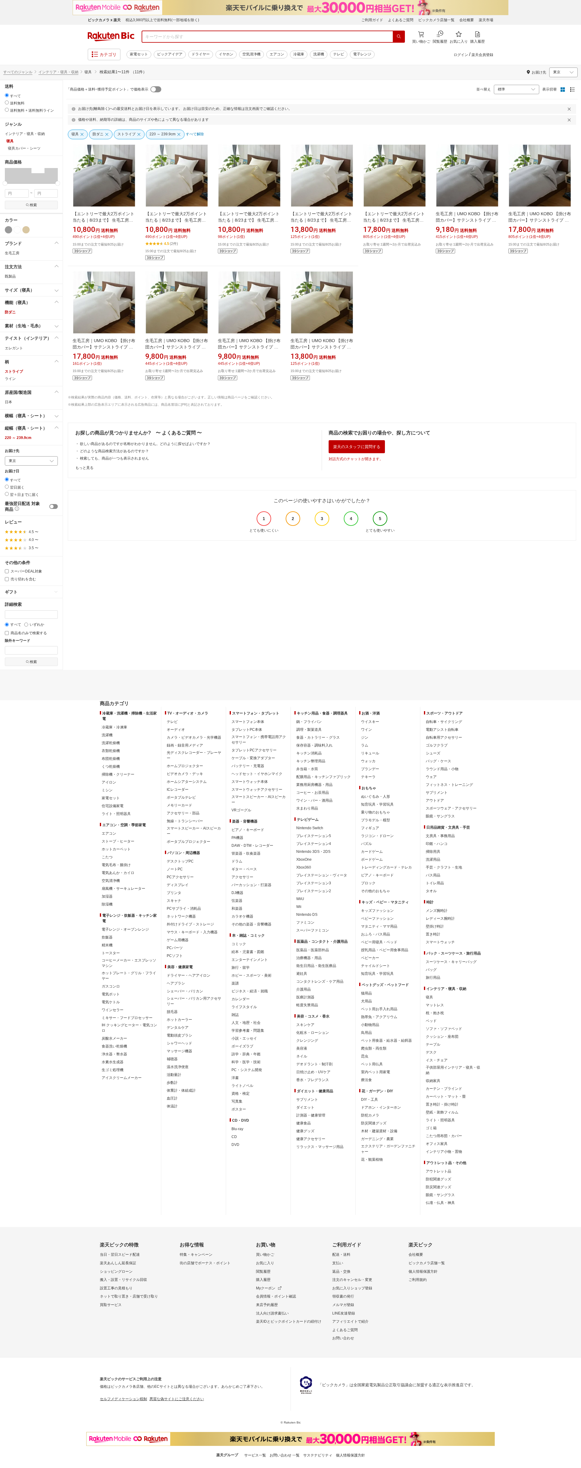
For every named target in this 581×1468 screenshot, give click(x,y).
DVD (235, 1145)
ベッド (431, 1021)
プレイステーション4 (313, 844)
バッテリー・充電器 (247, 766)
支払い (337, 1263)
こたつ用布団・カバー (444, 1136)
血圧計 (172, 1098)
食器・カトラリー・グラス (318, 737)
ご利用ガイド (372, 20)
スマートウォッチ (440, 942)
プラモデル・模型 (375, 820)
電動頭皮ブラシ (179, 1035)
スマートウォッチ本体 (249, 782)
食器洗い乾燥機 (114, 1046)
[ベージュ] (26, 229)
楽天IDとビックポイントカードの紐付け (288, 1321)
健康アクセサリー (310, 1139)
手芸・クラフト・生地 (444, 867)
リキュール (370, 753)
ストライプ (14, 371)
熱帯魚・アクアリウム (379, 1017)
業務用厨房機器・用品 (314, 785)
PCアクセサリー (180, 877)
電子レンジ (362, 54)
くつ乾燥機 (111, 766)
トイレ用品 (435, 883)
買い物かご (265, 1254)
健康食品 (303, 1123)
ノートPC (175, 869)
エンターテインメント (249, 960)
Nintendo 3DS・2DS (313, 851)
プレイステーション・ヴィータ (321, 875)
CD (234, 1137)
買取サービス (111, 1305)
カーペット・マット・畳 (446, 1096)
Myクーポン (265, 1288)
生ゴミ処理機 (112, 1070)
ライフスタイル (244, 1007)
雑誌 (235, 1015)
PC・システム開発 (246, 1070)
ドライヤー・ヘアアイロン (188, 975)
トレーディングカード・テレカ (386, 867)
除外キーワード (17, 641)
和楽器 (236, 908)
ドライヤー (201, 54)
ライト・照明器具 (116, 814)
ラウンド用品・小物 (442, 769)
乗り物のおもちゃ (375, 812)
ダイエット (305, 1107)
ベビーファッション (377, 918)
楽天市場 (486, 20)
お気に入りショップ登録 (352, 1288)
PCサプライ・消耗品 (184, 908)
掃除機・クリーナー (118, 774)
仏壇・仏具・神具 (440, 1203)
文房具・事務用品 (440, 836)
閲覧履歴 (263, 1271)
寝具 (429, 997)
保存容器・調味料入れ (314, 745)
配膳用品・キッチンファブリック (323, 777)
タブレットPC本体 (246, 729)
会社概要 (466, 20)
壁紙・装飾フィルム (442, 1112)
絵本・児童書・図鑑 (247, 952)
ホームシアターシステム (187, 782)
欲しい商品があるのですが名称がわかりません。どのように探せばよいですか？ (145, 444)
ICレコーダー (178, 789)
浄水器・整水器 (114, 1054)
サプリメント (307, 1099)
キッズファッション (377, 911)
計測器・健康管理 (310, 1115)
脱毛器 (172, 1012)
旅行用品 (433, 977)
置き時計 (433, 934)
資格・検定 (240, 1093)
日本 (8, 402)
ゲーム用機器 (178, 940)
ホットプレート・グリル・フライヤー (129, 976)
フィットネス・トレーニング (449, 785)
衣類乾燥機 (111, 751)
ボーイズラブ (242, 1046)
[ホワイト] (17, 229)
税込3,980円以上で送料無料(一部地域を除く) (162, 20)
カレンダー (240, 999)
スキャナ (174, 901)
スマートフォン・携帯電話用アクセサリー (258, 739)
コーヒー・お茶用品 (312, 792)
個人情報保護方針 (423, 1271)
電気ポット (111, 994)
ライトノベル (242, 1086)
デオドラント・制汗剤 (314, 1064)
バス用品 (433, 875)
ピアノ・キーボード (247, 830)
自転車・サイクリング (444, 722)
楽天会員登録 (482, 55)
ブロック (368, 883)
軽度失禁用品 (307, 1005)
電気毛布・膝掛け (116, 865)
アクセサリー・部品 (183, 813)
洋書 (235, 1078)
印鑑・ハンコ (437, 844)
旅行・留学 (240, 967)
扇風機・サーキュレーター (123, 888)
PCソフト (175, 956)
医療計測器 (305, 997)
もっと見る (84, 468)
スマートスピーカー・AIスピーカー (194, 831)
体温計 (172, 1106)
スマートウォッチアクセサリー (256, 789)
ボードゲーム (372, 859)
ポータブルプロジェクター (188, 842)
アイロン (109, 782)
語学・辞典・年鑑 (246, 1054)
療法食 (366, 1080)
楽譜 (235, 983)
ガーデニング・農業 (377, 1139)
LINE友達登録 (343, 1313)
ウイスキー (370, 722)
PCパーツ (175, 948)
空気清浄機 (251, 54)
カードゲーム (372, 851)
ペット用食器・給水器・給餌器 (386, 1040)
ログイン (461, 55)
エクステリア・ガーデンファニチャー (388, 1149)
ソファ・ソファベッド (444, 1029)
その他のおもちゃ (375, 891)
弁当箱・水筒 (307, 769)
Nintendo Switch (309, 828)
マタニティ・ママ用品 (379, 926)
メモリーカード (179, 805)
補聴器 (172, 1059)
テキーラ (368, 777)
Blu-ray (237, 1129)
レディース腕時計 (440, 918)
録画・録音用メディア (185, 745)
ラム (364, 745)
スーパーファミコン (312, 930)
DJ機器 (237, 893)
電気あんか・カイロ (118, 873)
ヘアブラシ (176, 983)
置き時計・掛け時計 (442, 1104)
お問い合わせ (343, 1338)
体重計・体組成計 (181, 1090)
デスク (431, 1052)
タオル (431, 891)
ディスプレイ (178, 885)
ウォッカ (368, 761)
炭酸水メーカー (114, 1038)
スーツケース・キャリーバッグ (451, 962)
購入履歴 (263, 1280)
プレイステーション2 (313, 891)
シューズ (433, 753)
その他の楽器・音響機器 (251, 924)
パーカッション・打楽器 (251, 885)
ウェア (431, 777)
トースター (111, 953)
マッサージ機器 (179, 1051)
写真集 (236, 1101)
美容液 (301, 1048)
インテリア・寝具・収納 (58, 72)
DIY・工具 (369, 1099)
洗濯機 (318, 54)
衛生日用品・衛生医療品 (316, 966)
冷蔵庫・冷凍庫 (114, 727)
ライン (10, 379)
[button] (11, 175)
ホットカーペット (116, 849)
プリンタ (174, 893)
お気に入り (265, 1263)
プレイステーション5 (313, 836)
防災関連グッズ (373, 1123)
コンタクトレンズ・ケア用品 (319, 981)
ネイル (301, 1056)
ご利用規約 (418, 1280)
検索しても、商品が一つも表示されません (114, 458)
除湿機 (107, 904)
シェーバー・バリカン (185, 991)
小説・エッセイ (244, 1038)
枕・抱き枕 (435, 1013)
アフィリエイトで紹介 (350, 1321)
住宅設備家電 (112, 806)
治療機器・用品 (309, 958)
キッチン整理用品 (310, 761)
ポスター (238, 1109)
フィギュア (370, 828)
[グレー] (8, 229)
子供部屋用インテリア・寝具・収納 (453, 1070)
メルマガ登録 (343, 1305)
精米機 (107, 945)
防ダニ (10, 312)
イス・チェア (437, 1060)
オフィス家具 (437, 1144)
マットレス (435, 1005)
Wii (298, 907)
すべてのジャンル (17, 72)
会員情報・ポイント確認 (276, 1296)
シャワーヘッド (179, 1043)
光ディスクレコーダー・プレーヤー (194, 755)
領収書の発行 (343, 1296)
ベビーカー (370, 958)
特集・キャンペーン (196, 1254)
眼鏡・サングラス (440, 816)
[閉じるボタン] (570, 109)
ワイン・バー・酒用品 (314, 800)
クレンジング (307, 1040)
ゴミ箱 (431, 1128)
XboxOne (304, 859)
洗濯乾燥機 (111, 743)
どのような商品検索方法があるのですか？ (114, 451)
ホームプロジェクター (185, 766)
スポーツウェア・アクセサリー (451, 808)
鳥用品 (366, 1033)
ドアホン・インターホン (381, 1107)
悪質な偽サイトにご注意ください (176, 1399)
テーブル (433, 1044)
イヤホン (226, 54)
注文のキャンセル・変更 (352, 1280)
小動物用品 (370, 1025)
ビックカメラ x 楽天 (104, 20)
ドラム (236, 861)
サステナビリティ (317, 1455)
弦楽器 (236, 901)
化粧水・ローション (312, 1033)
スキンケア (305, 1025)
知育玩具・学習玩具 (377, 804)
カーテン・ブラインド (444, 1089)
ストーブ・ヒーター (118, 841)
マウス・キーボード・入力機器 (192, 932)
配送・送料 (341, 1254)
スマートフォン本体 (247, 722)
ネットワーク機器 (181, 916)
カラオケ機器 (242, 916)
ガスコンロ (111, 986)
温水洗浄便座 (178, 1067)
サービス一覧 (255, 1455)
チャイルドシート (375, 966)
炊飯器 (107, 937)
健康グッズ (305, 1131)
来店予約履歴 (267, 1305)
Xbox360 (303, 867)
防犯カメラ (370, 1115)
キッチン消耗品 (309, 753)
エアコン (277, 54)
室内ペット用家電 (375, 1072)
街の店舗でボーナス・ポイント (205, 1263)
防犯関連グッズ (438, 1179)
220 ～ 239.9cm (18, 438)
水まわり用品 (307, 808)
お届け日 (12, 471)
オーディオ (176, 729)
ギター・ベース (244, 869)
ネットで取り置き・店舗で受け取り (129, 1296)
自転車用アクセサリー (444, 737)
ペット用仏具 (372, 1064)
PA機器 (237, 838)
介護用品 (303, 989)
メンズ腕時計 (437, 911)
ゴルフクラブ (437, 745)
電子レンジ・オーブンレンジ (125, 929)
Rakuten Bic (111, 36)
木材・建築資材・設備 (379, 1131)
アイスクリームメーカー (122, 1078)
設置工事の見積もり (116, 1288)
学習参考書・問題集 (247, 1030)
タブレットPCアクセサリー (254, 750)
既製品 (10, 276)
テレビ (338, 54)
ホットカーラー (179, 1020)
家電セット (139, 54)
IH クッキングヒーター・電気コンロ (129, 1028)
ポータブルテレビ (181, 797)
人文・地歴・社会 (246, 1023)
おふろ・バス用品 (375, 934)
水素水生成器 (112, 1062)
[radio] (7, 95)
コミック (238, 944)
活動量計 (174, 1075)
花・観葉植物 (372, 1159)
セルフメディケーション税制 (123, 1399)
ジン (364, 737)
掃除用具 (433, 851)
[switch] (53, 506)
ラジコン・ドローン (377, 836)
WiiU (300, 899)
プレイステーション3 (313, 883)
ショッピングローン (116, 1271)
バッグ (431, 970)
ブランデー (370, 769)
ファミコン (305, 922)
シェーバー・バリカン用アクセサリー (194, 1001)
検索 (33, 205)
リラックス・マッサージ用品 (319, 1147)
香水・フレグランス (312, 1080)
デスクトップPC (180, 861)
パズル (366, 844)
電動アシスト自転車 (442, 729)
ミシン (107, 790)
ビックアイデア (169, 54)
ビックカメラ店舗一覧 (436, 20)
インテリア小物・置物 (444, 1152)
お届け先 (12, 451)
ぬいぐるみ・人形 (375, 796)
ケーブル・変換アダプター (253, 758)
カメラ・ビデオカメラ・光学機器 (194, 737)
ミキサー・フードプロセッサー (127, 1018)
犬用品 (366, 1001)
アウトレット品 (438, 1171)
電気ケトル (111, 1002)
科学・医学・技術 (246, 1062)
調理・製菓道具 (309, 729)
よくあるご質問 (400, 20)
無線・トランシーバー (185, 821)
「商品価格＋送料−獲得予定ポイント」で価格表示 (107, 89)
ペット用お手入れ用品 (379, 1009)
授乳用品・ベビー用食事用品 (384, 950)
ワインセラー (112, 1010)
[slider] (5, 183)
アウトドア (435, 800)
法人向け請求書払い (272, 1313)
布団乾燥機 (111, 759)
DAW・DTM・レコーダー (252, 845)
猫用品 (366, 993)
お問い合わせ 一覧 (285, 1455)
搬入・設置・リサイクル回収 (123, 1280)
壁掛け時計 (435, 926)
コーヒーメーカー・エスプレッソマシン (129, 963)
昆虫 (364, 1056)
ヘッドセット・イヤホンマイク (256, 774)
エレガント (14, 348)
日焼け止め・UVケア (313, 1072)
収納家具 (433, 1081)
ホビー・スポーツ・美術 (251, 975)
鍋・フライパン (309, 722)
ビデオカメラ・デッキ (185, 774)
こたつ (107, 857)
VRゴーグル (241, 810)
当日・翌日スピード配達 (120, 1254)
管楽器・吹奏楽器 (246, 853)
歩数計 (172, 1082)
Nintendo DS (306, 914)
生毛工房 (12, 253)
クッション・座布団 (442, 1036)
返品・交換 (341, 1271)
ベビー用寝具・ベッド (379, 942)
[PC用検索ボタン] (399, 37)
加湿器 (107, 896)
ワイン (366, 729)
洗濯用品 (433, 859)
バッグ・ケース (438, 761)
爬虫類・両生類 (373, 1048)
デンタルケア (178, 1027)
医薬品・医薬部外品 (312, 950)
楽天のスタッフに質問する (356, 446)
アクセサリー (242, 877)
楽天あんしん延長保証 (118, 1263)
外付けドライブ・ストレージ (190, 924)
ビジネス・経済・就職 (249, 991)
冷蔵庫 (298, 54)
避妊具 (301, 974)
